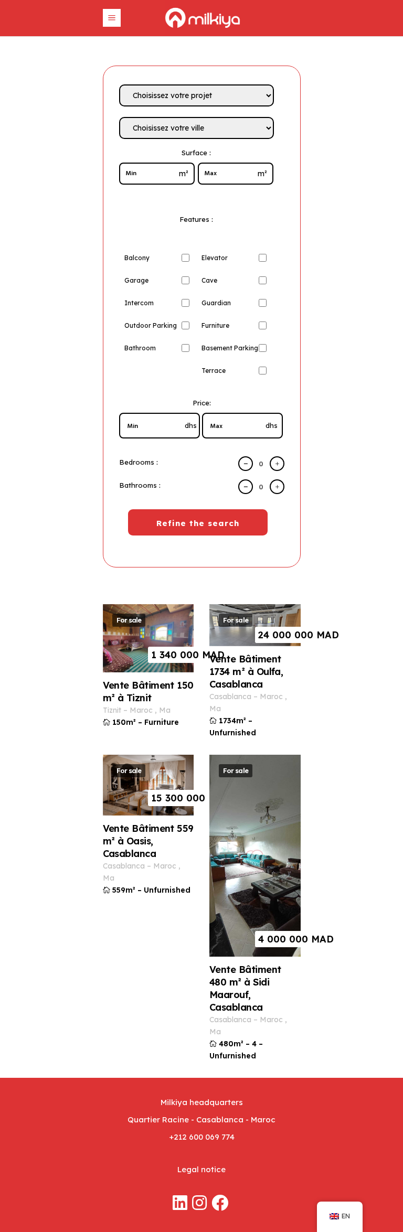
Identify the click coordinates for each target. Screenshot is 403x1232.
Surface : (196, 152)
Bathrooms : (140, 485)
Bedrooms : (138, 462)
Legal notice (201, 1169)
